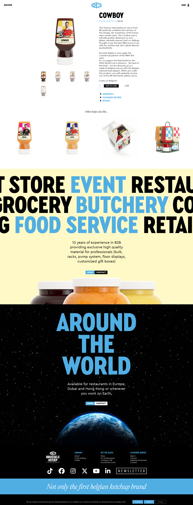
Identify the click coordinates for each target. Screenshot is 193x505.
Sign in (133, 456)
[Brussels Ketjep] (96, 5)
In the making (80, 458)
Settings (160, 502)
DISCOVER (8, 5)
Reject (149, 502)
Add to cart (111, 86)
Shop (103, 456)
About (77, 456)
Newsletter (132, 470)
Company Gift (106, 460)
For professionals (108, 458)
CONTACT (101, 272)
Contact (133, 458)
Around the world (108, 462)
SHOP (183, 5)
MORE (90, 272)
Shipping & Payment (138, 460)
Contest (133, 462)
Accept (137, 502)
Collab (77, 460)
